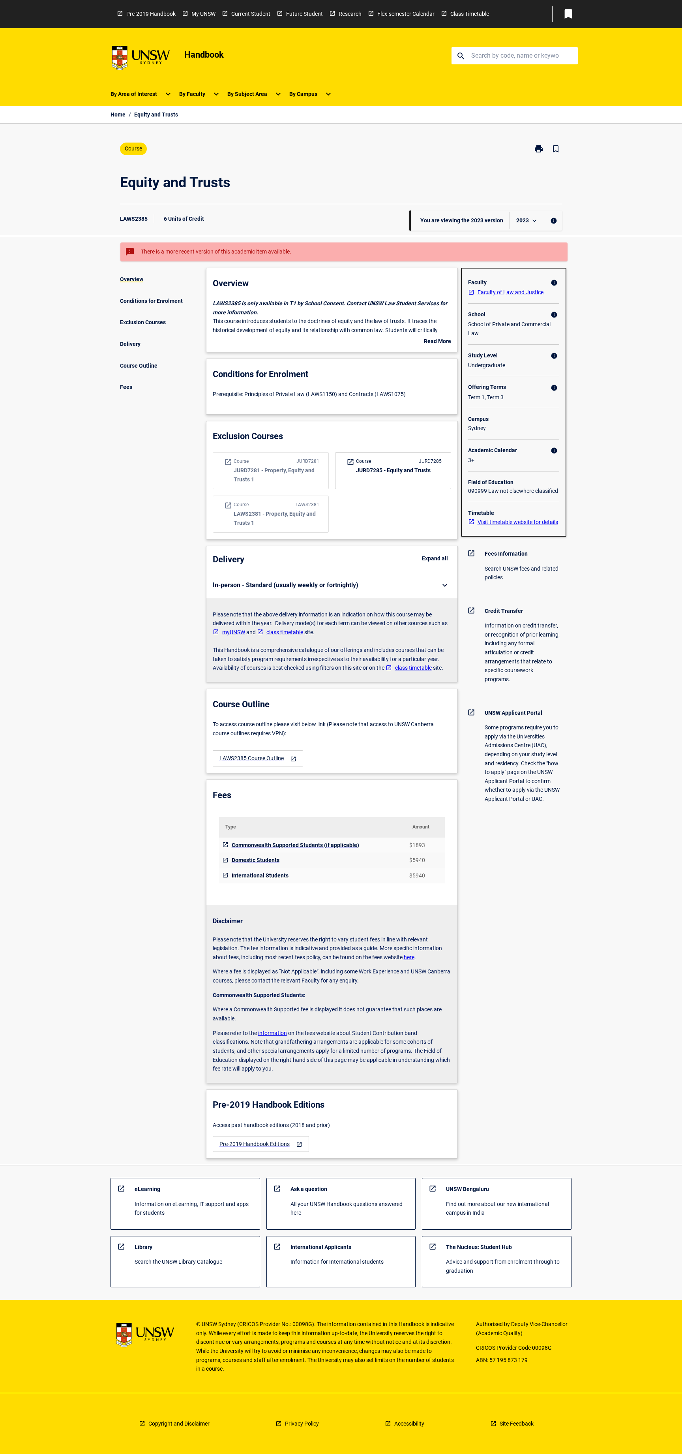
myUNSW (233, 632)
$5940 (417, 860)
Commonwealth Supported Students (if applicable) (295, 845)
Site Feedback (517, 1423)
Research (350, 14)
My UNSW (203, 14)
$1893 (417, 845)
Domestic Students (255, 860)
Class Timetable (469, 14)
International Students (260, 875)
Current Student (250, 14)
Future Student (304, 14)
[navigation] (258, 758)
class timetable (284, 632)
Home (118, 114)
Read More (437, 342)
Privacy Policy (302, 1423)
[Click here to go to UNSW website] (141, 59)
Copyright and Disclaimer (179, 1423)
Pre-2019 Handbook (151, 14)
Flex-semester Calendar (406, 14)
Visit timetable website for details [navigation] (518, 522)
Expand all (435, 558)
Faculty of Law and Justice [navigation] (510, 292)
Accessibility (409, 1423)
